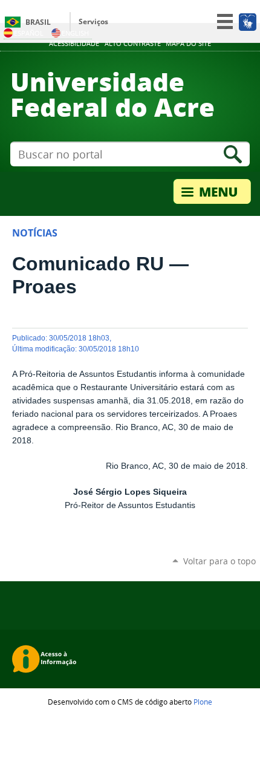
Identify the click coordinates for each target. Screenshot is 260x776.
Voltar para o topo (219, 561)
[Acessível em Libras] (247, 21)
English (75, 32)
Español (29, 32)
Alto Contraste (133, 43)
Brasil (38, 22)
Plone (202, 701)
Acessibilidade (74, 43)
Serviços (93, 21)
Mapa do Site (188, 43)
